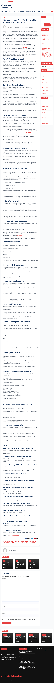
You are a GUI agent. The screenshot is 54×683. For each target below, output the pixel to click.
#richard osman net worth (30, 27)
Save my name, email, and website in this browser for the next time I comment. (19, 619)
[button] (49, 11)
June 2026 (44, 76)
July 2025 (44, 93)
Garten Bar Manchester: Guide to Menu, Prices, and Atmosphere (28, 542)
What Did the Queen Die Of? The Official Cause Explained (11, 542)
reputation (13, 111)
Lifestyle (34, 11)
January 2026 (45, 90)
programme (28, 132)
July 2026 (44, 73)
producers (12, 81)
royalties (25, 47)
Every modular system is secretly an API (20, 638)
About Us (41, 680)
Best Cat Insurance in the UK (32, 638)
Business (14, 11)
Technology (28, 11)
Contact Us (51, 680)
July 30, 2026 (6, 639)
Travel (43, 11)
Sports (39, 11)
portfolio (8, 294)
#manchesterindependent (19, 27)
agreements (19, 235)
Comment (4, 578)
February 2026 (45, 87)
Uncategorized (45, 123)
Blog (10, 11)
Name (3, 600)
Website (3, 613)
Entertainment (21, 11)
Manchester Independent (6, 6)
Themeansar (21, 680)
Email (3, 606)
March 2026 (44, 85)
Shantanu (9, 25)
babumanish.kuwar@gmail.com (43, 650)
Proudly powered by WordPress (6, 680)
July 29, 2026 (46, 639)
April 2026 (44, 82)
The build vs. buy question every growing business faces (47, 34)
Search (43, 17)
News (6, 11)
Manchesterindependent (14, 535)
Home (2, 11)
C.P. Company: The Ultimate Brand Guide (20, 564)
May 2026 (44, 79)
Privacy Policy (46, 680)
